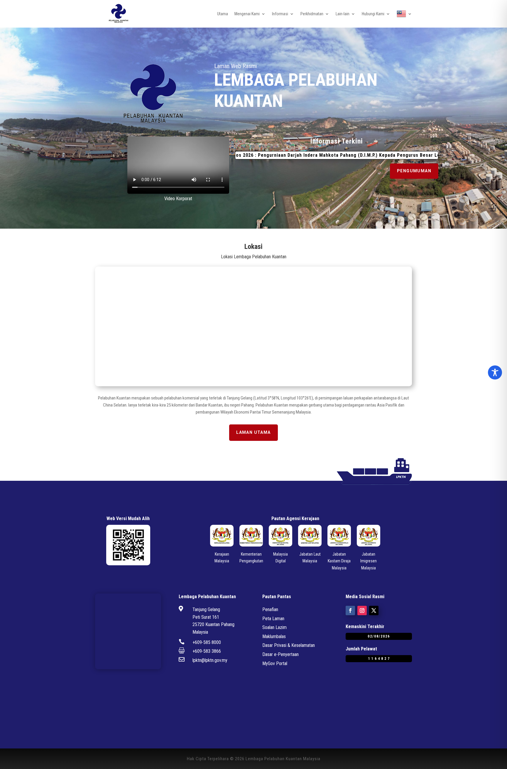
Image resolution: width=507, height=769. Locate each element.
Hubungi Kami (373, 13)
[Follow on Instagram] (362, 610)
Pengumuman (414, 170)
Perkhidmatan (311, 13)
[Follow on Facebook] (350, 610)
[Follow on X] (373, 610)
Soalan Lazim (274, 627)
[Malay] (404, 14)
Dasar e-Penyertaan (280, 654)
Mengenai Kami (247, 13)
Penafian (270, 609)
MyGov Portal (274, 663)
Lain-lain (342, 13)
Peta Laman (273, 618)
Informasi (280, 13)
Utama (222, 13)
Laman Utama (253, 432)
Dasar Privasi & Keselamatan (288, 645)
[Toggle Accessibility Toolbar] (495, 372)
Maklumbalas (274, 636)
